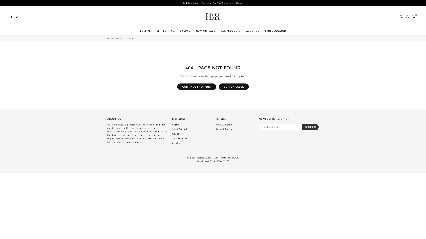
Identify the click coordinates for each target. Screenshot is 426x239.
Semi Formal (165, 30)
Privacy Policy (224, 124)
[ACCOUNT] (408, 16)
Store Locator (275, 30)
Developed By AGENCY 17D (213, 161)
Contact (177, 143)
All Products (230, 30)
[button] (414, 16)
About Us (252, 30)
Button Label (234, 86)
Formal (145, 30)
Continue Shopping (196, 86)
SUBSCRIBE (310, 127)
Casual (185, 30)
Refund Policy (223, 129)
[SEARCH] (402, 16)
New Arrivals (205, 30)
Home (110, 38)
